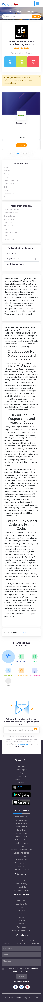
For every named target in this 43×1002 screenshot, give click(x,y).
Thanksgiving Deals (21, 863)
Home (11, 11)
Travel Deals (21, 866)
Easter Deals (21, 830)
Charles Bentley (10, 216)
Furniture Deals (21, 836)
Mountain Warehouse (12, 226)
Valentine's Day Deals (22, 869)
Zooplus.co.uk (9, 219)
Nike (21, 907)
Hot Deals (21, 846)
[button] (11, 153)
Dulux (6, 236)
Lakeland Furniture (11, 213)
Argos (6, 177)
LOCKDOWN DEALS (21, 853)
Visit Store (21, 145)
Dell (5, 187)
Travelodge (21, 927)
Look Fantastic (21, 904)
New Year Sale (21, 859)
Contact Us (21, 776)
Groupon (7, 197)
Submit (21, 976)
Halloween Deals (21, 840)
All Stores (21, 11)
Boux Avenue (9, 184)
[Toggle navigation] (37, 3)
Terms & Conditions (21, 890)
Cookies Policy (21, 884)
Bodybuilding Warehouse (13, 180)
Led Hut (22, 632)
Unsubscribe (23, 744)
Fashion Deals (21, 833)
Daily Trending (21, 823)
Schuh (21, 924)
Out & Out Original (11, 232)
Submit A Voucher (21, 779)
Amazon (7, 170)
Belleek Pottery (9, 239)
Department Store (21, 827)
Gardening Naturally (11, 209)
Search (36, 16)
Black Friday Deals (21, 817)
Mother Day (21, 856)
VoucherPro (16, 998)
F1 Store (7, 190)
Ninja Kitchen (9, 222)
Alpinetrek (7, 167)
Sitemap (21, 783)
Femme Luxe (9, 193)
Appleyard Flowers (11, 174)
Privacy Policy (19, 746)
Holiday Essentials (21, 843)
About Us (21, 880)
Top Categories (21, 769)
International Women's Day (21, 850)
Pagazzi (7, 229)
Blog (21, 773)
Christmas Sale (21, 820)
